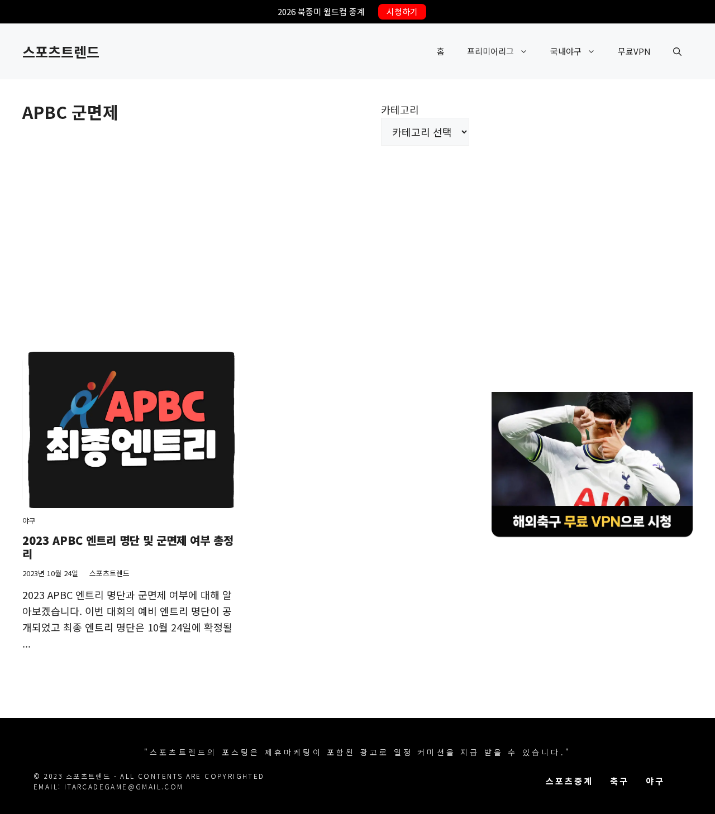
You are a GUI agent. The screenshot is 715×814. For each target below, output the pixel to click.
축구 (619, 781)
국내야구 (565, 51)
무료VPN (634, 51)
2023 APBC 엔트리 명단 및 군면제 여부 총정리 (127, 547)
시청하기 (402, 11)
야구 (29, 520)
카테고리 (400, 109)
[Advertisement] (245, 235)
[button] (677, 51)
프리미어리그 (490, 51)
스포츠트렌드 (60, 51)
